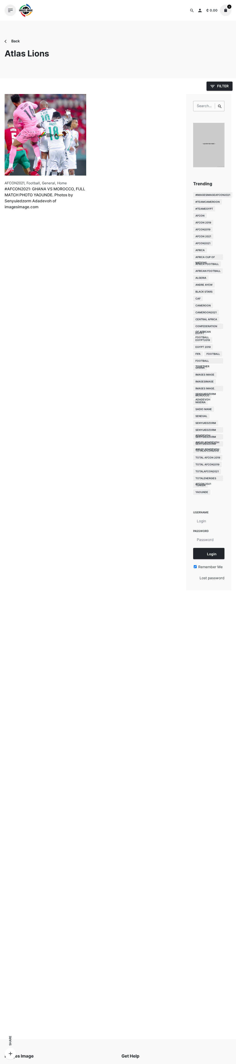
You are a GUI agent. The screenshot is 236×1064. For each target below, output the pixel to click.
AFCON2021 (14, 183)
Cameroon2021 (206, 312)
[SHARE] (10, 1053)
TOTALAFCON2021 (207, 471)
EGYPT (199, 333)
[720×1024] (208, 166)
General (48, 183)
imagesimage (204, 381)
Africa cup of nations (205, 258)
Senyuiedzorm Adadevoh (205, 430)
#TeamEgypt (204, 208)
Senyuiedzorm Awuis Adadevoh (207, 437)
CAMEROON (203, 305)
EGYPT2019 (202, 340)
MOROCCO (202, 395)
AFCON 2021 (203, 236)
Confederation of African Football (206, 327)
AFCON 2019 (203, 222)
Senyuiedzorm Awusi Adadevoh (207, 444)
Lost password (212, 578)
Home (62, 183)
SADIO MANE (203, 409)
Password (201, 531)
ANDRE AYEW (203, 284)
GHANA (200, 367)
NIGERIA (200, 402)
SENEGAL (201, 416)
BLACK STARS (203, 291)
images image (204, 374)
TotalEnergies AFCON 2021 (205, 479)
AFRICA (200, 250)
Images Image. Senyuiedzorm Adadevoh (205, 389)
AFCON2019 (202, 229)
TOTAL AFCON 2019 (207, 457)
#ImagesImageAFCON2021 (212, 195)
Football (33, 183)
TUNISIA (200, 485)
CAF (198, 298)
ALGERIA (200, 277)
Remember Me (210, 567)
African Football (208, 271)
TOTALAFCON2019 (207, 450)
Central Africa (206, 319)
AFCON (199, 215)
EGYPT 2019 (203, 347)
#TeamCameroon (207, 201)
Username (201, 512)
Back (15, 41)
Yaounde (201, 492)
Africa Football (207, 264)
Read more (14, 217)
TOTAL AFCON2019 (207, 464)
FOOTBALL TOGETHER (202, 361)
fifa (198, 354)
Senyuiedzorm (205, 423)
